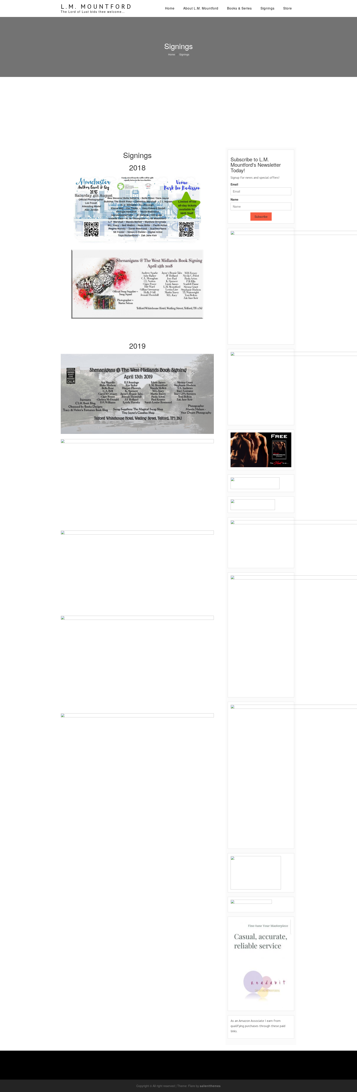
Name (234, 199)
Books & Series (239, 8)
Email (234, 184)
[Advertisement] (178, 108)
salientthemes (210, 1086)
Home (170, 8)
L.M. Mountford (96, 6)
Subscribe (261, 216)
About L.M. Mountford (200, 8)
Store (287, 8)
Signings (268, 8)
